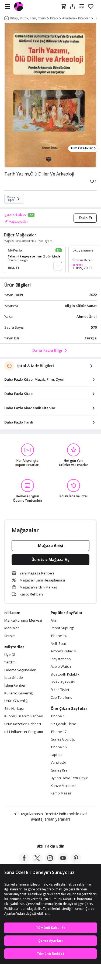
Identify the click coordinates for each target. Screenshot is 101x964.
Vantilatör (58, 762)
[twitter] (37, 862)
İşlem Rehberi (15, 685)
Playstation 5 (61, 659)
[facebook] (24, 862)
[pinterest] (76, 862)
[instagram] (50, 862)
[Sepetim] (63, 6)
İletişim (9, 636)
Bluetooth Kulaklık (65, 674)
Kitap (54, 18)
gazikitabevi (15, 214)
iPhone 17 (59, 732)
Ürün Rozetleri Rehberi (22, 724)
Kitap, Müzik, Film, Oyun (28, 18)
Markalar (11, 628)
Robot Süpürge (63, 628)
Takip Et (85, 218)
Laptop (56, 755)
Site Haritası (14, 709)
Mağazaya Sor (18, 221)
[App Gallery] (65, 830)
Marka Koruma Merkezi (23, 620)
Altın (54, 620)
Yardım (9, 662)
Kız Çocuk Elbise (63, 724)
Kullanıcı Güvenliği (18, 693)
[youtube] (63, 862)
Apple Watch (61, 667)
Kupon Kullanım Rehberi (23, 716)
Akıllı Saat (58, 644)
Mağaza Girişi (50, 545)
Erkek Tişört (60, 690)
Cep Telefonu (61, 698)
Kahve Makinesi (63, 786)
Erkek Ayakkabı (63, 682)
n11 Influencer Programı (23, 732)
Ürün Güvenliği (16, 701)
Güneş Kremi (61, 770)
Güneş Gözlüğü (63, 739)
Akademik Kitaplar (76, 18)
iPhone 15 (59, 716)
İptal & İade (13, 678)
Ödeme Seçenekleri (20, 670)
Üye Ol (9, 655)
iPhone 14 (59, 636)
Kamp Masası (61, 793)
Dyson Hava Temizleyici (70, 778)
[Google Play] (33, 830)
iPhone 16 (59, 747)
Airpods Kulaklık (63, 651)
